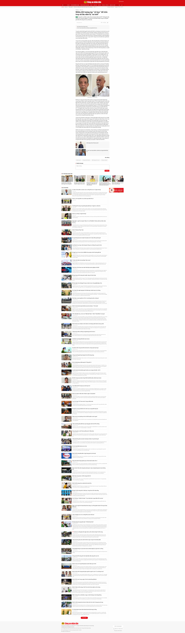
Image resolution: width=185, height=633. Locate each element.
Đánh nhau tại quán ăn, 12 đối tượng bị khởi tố (81, 475)
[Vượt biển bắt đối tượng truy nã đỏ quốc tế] (66, 388)
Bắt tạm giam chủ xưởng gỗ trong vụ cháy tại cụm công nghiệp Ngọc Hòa (87, 283)
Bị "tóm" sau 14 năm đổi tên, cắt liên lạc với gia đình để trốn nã (97, 151)
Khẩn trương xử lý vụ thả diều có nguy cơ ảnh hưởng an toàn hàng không (86, 594)
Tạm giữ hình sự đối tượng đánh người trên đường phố (66, 183)
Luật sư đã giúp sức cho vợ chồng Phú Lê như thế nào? (83, 514)
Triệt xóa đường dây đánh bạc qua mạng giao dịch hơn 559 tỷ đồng (85, 423)
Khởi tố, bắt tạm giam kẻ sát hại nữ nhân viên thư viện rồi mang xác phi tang (87, 602)
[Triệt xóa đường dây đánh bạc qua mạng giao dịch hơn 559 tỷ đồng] (66, 426)
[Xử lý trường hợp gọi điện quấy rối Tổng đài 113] (66, 364)
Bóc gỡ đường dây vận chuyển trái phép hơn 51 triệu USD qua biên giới (86, 237)
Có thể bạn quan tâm (67, 173)
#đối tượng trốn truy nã (95, 160)
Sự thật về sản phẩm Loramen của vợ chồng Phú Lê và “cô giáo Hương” (86, 189)
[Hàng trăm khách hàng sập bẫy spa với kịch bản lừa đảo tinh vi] (66, 463)
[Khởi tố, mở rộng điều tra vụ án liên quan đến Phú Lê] (66, 201)
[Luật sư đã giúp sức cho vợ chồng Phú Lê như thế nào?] (66, 517)
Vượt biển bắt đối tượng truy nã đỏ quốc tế (81, 385)
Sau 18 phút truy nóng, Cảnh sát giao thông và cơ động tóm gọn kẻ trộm (87, 245)
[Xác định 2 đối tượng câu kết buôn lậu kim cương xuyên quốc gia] (66, 350)
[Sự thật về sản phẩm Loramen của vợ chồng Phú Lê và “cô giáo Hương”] (66, 192)
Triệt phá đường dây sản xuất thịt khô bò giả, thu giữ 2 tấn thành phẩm (86, 539)
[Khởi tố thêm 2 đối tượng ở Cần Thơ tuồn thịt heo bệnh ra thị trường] (66, 589)
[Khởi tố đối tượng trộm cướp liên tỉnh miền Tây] (66, 485)
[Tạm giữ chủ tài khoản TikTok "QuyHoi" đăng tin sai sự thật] (80, 178)
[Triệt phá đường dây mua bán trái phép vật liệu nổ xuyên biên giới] (66, 441)
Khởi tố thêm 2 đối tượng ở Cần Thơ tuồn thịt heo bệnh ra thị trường (86, 587)
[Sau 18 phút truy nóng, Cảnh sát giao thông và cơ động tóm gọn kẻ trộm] (66, 247)
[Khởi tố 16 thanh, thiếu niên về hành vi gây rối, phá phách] (66, 396)
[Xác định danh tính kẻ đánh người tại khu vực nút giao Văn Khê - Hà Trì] (66, 372)
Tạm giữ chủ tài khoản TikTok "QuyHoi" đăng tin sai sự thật (79, 183)
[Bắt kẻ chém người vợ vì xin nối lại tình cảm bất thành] (118, 178)
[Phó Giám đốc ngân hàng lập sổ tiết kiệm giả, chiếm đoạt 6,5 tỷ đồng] (66, 293)
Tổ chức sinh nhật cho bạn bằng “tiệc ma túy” (81, 260)
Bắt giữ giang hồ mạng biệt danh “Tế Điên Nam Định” (83, 521)
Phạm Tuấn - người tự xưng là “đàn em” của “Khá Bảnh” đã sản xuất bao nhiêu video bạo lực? (89, 221)
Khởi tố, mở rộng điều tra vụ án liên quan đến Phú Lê (82, 198)
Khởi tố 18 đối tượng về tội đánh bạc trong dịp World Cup (84, 617)
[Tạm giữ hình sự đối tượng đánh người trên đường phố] (67, 178)
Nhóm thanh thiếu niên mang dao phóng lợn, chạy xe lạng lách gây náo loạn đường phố (88, 468)
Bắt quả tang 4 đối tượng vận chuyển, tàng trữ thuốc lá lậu (84, 275)
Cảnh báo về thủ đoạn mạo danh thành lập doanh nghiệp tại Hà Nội (85, 267)
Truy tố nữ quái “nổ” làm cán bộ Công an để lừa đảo (82, 401)
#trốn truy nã (78, 160)
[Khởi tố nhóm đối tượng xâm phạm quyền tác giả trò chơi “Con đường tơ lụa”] (66, 574)
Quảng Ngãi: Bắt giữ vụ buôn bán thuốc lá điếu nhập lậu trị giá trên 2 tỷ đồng (87, 548)
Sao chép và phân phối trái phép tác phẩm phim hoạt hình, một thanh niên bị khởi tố (105, 183)
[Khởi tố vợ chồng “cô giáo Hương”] (66, 216)
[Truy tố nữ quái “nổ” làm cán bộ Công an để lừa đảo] (66, 404)
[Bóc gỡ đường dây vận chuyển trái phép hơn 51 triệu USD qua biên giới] (66, 240)
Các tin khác (65, 187)
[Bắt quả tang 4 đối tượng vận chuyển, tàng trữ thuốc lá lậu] (66, 277)
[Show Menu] (62, 5)
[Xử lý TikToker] (66, 500)
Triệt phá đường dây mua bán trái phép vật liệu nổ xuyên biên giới (85, 438)
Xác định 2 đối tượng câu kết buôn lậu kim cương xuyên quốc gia (85, 347)
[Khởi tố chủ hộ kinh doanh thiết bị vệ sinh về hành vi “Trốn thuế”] (66, 308)
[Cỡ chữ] (103, 22)
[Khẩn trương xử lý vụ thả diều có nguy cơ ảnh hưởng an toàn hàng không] (66, 597)
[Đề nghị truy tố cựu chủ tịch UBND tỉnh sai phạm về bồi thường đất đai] (66, 255)
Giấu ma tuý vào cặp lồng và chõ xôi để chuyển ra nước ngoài (84, 416)
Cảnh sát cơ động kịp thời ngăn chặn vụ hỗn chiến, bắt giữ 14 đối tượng (88, 531)
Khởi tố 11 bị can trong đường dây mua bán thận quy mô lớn (84, 563)
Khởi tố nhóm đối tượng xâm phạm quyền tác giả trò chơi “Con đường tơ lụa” (88, 571)
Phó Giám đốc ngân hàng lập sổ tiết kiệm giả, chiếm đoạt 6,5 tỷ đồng (86, 290)
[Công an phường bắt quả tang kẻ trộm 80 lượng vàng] (66, 357)
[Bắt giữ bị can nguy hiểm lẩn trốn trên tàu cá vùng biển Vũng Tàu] (66, 411)
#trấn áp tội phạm (104, 160)
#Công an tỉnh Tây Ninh (86, 160)
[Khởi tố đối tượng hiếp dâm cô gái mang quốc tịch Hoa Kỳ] (66, 456)
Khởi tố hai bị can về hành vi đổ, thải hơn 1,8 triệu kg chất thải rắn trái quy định (88, 323)
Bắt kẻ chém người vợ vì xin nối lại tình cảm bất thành (117, 183)
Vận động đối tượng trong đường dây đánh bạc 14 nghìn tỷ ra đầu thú (86, 205)
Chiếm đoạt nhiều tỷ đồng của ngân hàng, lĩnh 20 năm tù (83, 331)
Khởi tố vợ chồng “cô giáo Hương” (79, 213)
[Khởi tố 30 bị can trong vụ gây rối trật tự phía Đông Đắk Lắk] (66, 582)
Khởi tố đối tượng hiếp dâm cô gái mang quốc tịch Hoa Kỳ (84, 453)
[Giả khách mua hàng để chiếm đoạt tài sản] (66, 341)
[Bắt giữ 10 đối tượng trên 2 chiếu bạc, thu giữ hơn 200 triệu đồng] (66, 493)
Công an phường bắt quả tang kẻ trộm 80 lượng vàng (83, 355)
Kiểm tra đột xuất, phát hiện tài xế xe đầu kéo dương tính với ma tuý (86, 625)
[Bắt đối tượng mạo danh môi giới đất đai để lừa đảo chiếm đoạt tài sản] (66, 380)
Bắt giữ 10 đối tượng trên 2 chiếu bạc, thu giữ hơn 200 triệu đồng (85, 490)
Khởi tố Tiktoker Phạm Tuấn (77, 230)
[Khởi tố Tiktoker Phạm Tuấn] (66, 232)
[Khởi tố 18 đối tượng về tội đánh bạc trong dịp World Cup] (66, 620)
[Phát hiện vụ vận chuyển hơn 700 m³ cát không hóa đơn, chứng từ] (66, 300)
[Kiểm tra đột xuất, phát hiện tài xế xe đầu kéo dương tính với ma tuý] (66, 627)
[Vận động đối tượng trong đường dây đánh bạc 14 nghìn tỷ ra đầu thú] (66, 208)
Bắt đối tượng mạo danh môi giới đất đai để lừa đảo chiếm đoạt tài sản (86, 377)
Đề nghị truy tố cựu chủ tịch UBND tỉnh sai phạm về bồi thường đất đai (86, 252)
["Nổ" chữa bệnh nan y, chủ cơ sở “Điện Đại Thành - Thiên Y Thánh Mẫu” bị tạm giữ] (66, 316)
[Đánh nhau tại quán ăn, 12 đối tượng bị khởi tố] (66, 478)
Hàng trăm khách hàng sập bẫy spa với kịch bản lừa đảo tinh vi (84, 460)
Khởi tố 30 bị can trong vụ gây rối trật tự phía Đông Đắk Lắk (84, 579)
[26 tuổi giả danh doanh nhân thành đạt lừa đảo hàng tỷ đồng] (66, 612)
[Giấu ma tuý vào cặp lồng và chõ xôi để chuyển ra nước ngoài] (66, 419)
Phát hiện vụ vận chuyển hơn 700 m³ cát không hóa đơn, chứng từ (85, 298)
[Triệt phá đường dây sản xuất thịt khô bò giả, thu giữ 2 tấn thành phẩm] (66, 542)
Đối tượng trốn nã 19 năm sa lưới (82, 26)
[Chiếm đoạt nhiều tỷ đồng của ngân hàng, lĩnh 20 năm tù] (66, 334)
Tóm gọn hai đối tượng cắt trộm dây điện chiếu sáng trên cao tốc (85, 555)
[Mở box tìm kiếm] (119, 5)
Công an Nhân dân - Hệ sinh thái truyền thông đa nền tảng (92, 2)
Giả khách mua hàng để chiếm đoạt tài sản (80, 338)
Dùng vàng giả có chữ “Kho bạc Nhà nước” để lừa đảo (83, 431)
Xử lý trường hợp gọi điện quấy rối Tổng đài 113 (81, 362)
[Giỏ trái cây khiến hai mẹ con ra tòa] (66, 448)
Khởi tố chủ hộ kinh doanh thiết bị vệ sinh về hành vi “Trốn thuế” (85, 306)
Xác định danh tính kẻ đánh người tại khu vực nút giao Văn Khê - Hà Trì (86, 370)
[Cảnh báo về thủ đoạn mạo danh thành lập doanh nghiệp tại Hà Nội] (66, 270)
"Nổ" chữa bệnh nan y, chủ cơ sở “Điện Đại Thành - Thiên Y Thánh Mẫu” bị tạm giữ (88, 313)
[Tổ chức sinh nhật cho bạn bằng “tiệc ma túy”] (66, 262)
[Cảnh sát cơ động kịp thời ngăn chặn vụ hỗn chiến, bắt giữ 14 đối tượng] (66, 534)
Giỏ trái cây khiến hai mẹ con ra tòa (79, 446)
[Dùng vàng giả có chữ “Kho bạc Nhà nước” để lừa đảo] (66, 433)
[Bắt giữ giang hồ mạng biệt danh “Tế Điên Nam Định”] (66, 524)
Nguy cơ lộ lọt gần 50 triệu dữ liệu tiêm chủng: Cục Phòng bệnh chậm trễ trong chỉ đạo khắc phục (89, 506)
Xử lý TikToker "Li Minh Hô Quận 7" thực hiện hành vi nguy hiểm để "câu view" (87, 498)
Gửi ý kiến (107, 170)
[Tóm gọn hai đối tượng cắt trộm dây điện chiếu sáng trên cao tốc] (66, 558)
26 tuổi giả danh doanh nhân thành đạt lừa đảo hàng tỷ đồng (84, 609)
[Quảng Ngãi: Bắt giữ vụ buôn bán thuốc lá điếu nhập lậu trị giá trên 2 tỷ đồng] (66, 551)
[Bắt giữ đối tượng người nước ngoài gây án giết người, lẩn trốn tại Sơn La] (92, 178)
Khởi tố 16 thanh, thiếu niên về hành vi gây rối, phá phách (83, 393)
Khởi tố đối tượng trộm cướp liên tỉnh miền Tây (81, 483)
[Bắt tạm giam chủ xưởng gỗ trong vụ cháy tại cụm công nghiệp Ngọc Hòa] (66, 285)
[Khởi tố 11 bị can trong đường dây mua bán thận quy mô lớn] (66, 566)
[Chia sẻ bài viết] (101, 22)
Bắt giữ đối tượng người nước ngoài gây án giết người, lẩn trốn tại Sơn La (92, 183)
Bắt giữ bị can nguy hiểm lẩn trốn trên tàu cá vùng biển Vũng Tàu (85, 408)
